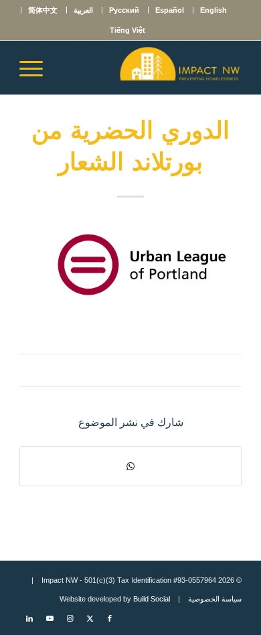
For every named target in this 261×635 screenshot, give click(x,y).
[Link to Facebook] (110, 618)
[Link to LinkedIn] (29, 618)
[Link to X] (90, 618)
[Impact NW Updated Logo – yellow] (153, 67)
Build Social (151, 599)
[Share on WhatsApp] (130, 466)
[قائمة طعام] (35, 67)
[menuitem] (213, 10)
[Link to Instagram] (70, 618)
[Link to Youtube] (49, 618)
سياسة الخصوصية (215, 599)
